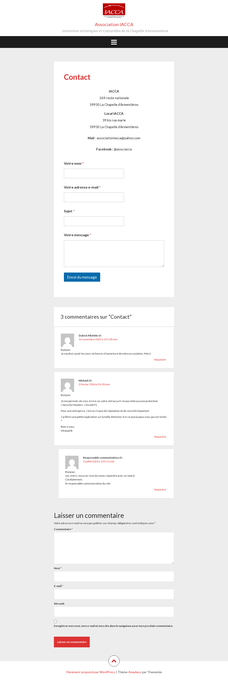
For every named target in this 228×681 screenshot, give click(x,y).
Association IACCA (114, 24)
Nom (57, 568)
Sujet (69, 211)
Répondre (160, 359)
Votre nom (74, 163)
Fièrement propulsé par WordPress (90, 672)
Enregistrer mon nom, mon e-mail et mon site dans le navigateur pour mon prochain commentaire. (113, 626)
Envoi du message (82, 277)
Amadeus (134, 672)
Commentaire (63, 529)
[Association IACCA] (114, 12)
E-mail (58, 586)
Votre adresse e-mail (82, 187)
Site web (59, 603)
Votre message (77, 235)
